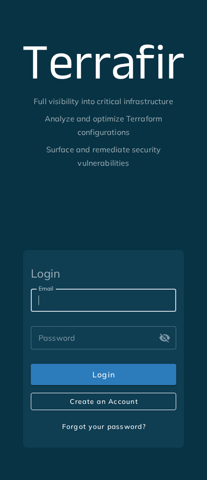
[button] (164, 338)
